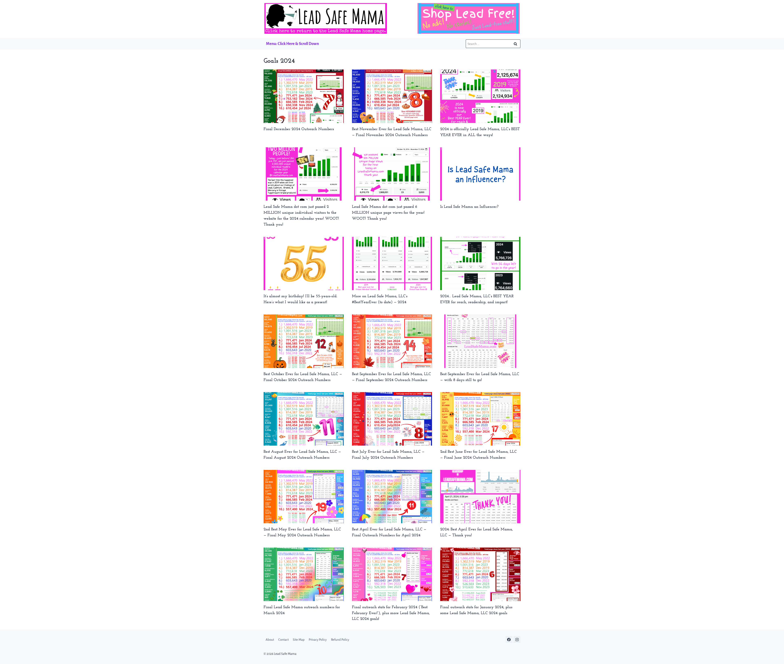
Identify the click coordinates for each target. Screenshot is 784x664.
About (270, 639)
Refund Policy (340, 639)
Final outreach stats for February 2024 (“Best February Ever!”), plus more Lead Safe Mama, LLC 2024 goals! (391, 613)
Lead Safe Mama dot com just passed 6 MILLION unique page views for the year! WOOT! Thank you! (388, 213)
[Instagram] (516, 639)
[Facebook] (509, 639)
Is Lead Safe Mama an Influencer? (469, 207)
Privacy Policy (318, 639)
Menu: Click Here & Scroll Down (292, 43)
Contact (283, 639)
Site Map (299, 639)
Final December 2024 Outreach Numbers (299, 129)
